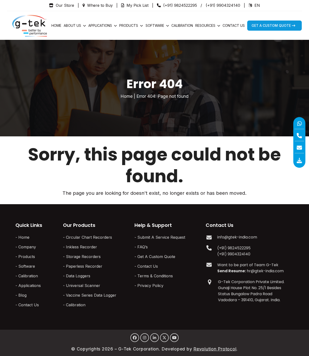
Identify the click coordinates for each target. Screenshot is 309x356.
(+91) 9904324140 (223, 5)
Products (26, 256)
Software (26, 266)
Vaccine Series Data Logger (91, 295)
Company (27, 246)
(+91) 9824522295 (180, 5)
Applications (29, 285)
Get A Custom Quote (156, 256)
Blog (22, 295)
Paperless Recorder (84, 266)
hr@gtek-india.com (265, 271)
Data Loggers (78, 275)
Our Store (65, 5)
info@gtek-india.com (237, 237)
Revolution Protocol (214, 348)
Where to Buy (100, 5)
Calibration (28, 275)
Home (126, 96)
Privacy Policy (150, 285)
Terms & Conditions (155, 275)
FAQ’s (142, 246)
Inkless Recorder (81, 246)
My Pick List (137, 5)
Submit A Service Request (161, 237)
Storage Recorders (83, 256)
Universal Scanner (83, 285)
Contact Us (28, 304)
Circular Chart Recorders (89, 237)
